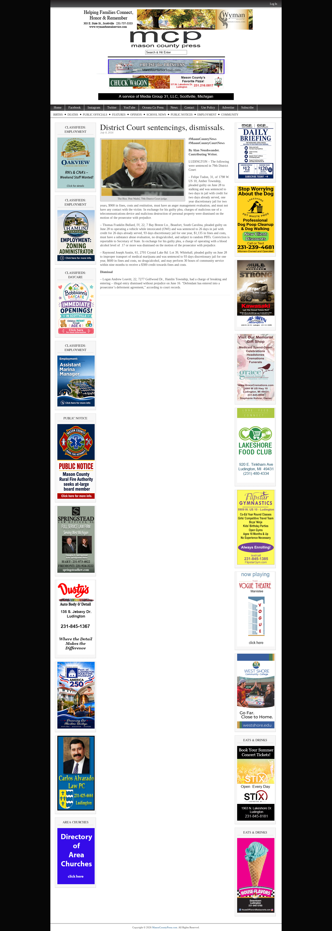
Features (119, 114)
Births (58, 114)
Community (229, 114)
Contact (189, 107)
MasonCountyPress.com (164, 927)
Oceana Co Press (153, 107)
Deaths (73, 114)
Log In (273, 3)
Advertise (228, 107)
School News (156, 114)
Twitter (112, 107)
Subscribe (247, 107)
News (174, 107)
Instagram (94, 107)
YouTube (129, 107)
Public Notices (182, 114)
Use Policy (208, 107)
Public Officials (95, 114)
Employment (206, 114)
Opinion (136, 114)
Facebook (74, 107)
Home (57, 107)
